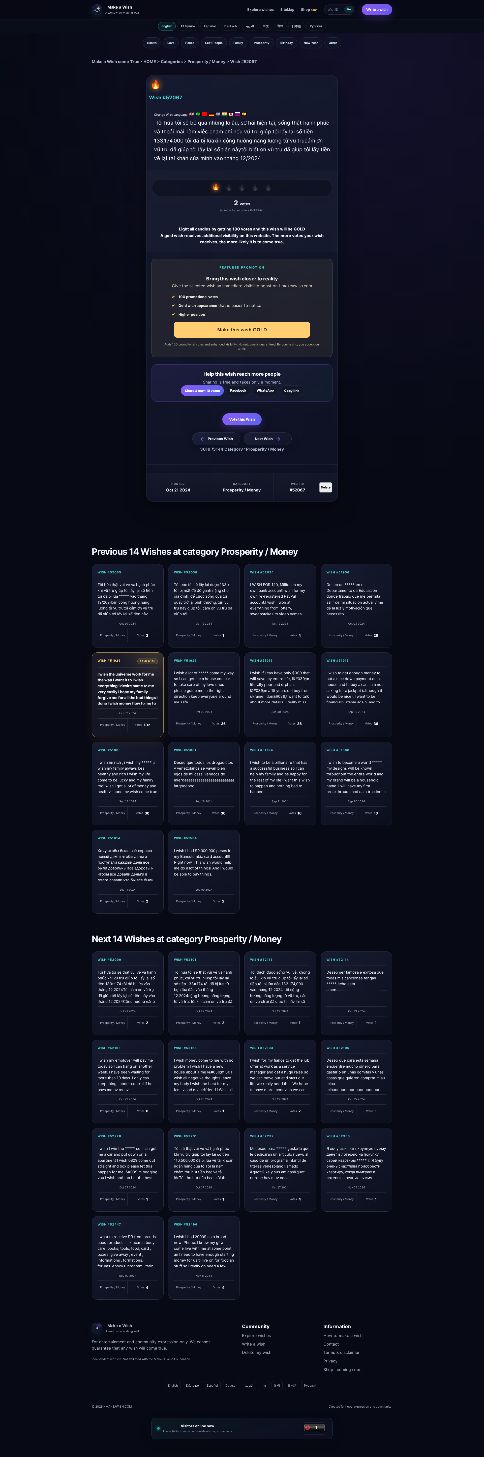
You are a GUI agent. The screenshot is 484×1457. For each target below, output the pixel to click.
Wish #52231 (185, 1136)
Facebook (238, 390)
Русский (316, 26)
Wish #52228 (109, 1136)
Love (170, 43)
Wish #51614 (109, 838)
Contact (331, 1344)
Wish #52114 (337, 959)
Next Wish (268, 439)
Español (210, 26)
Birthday (286, 43)
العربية (250, 26)
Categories (172, 61)
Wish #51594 (185, 838)
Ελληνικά (188, 26)
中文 (266, 26)
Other (333, 43)
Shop (309, 9)
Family (238, 43)
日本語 (296, 26)
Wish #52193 (261, 1048)
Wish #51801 (185, 750)
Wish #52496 (186, 1224)
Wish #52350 (338, 1136)
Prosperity (261, 43)
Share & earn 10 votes (202, 391)
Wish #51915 (261, 660)
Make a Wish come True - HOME (124, 61)
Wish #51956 (338, 572)
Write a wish (377, 9)
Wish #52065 (109, 572)
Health (152, 43)
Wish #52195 (338, 1048)
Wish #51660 (338, 750)
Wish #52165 (109, 1048)
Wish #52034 (262, 572)
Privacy (330, 1360)
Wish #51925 (185, 660)
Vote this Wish (242, 419)
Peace (189, 43)
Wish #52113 (261, 959)
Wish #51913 (337, 660)
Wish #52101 (185, 959)
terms (242, 349)
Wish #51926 (109, 660)
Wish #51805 (109, 750)
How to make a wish (342, 1335)
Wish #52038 (186, 572)
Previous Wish (216, 439)
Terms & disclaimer (341, 1352)
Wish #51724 (261, 750)
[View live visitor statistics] (314, 1428)
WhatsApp (265, 390)
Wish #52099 (109, 959)
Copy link (291, 391)
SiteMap (287, 9)
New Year (311, 43)
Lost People (214, 43)
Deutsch (230, 26)
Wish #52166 (185, 1048)
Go (349, 9)
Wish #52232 (262, 1136)
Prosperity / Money (206, 61)
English (167, 26)
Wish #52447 (109, 1224)
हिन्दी (280, 26)
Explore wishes (260, 9)
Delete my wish (256, 1352)
